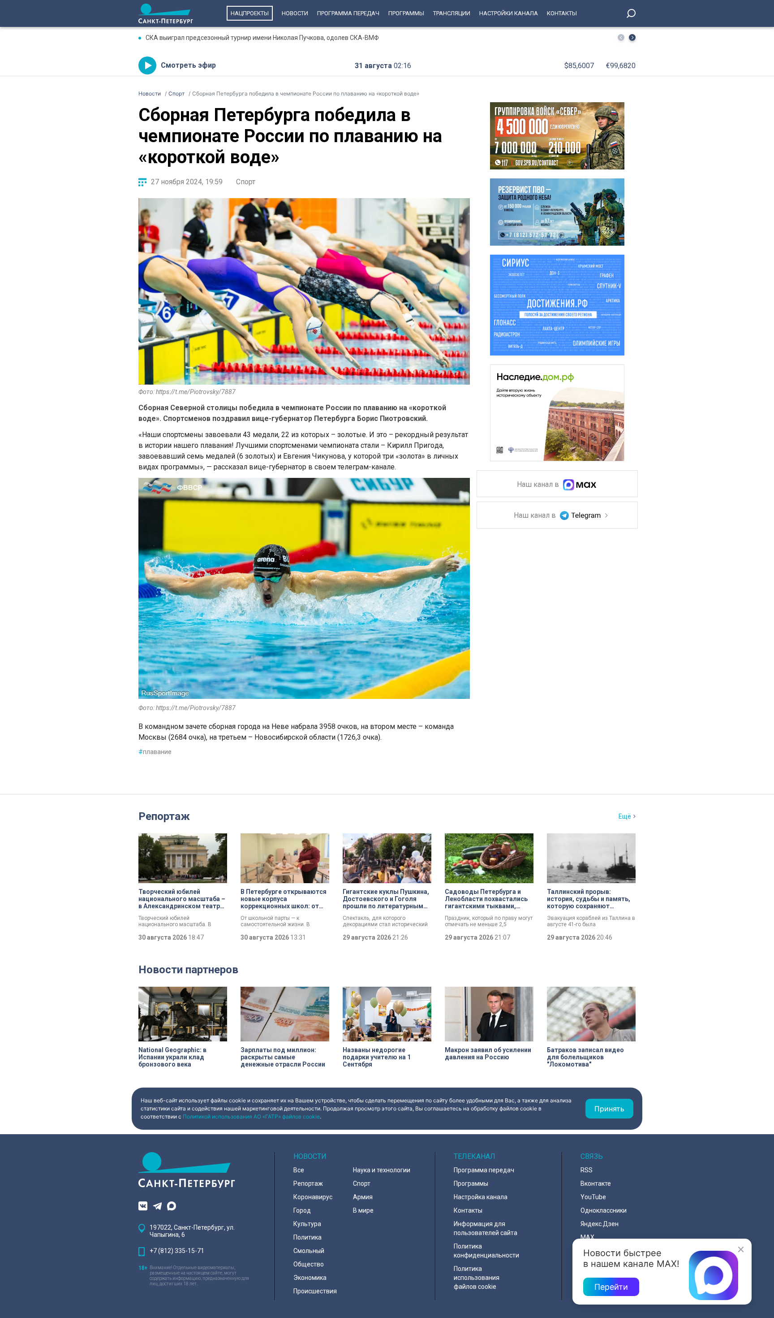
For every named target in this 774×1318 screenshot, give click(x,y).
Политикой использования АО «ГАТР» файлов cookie (251, 1116)
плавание (155, 751)
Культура (307, 1223)
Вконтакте (595, 1183)
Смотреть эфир (188, 65)
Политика (307, 1237)
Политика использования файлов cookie (476, 1277)
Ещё (625, 816)
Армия (363, 1197)
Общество (308, 1264)
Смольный (308, 1250)
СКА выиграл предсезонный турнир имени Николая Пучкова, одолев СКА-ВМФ (262, 37)
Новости (295, 13)
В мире (363, 1210)
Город (302, 1210)
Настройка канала (480, 1197)
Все (298, 1170)
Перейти (611, 1287)
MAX (587, 1237)
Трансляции (451, 13)
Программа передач (348, 13)
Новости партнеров (188, 969)
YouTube (593, 1197)
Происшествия (315, 1291)
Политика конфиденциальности (486, 1251)
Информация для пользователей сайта (485, 1228)
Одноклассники (603, 1210)
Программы (406, 13)
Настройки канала (508, 13)
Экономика (310, 1277)
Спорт (245, 182)
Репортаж (164, 816)
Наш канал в (539, 485)
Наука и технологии (381, 1170)
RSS (586, 1170)
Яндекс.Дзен (599, 1223)
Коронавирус (312, 1197)
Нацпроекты (250, 13)
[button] (632, 37)
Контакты (562, 13)
